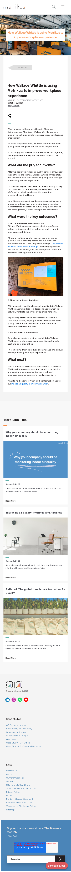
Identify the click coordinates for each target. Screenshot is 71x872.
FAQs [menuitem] (9, 774)
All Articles (22, 68)
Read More (11, 501)
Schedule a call (56, 865)
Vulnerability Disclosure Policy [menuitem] (21, 806)
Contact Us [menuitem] (11, 771)
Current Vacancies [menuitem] (15, 778)
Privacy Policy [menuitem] (13, 792)
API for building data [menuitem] (16, 725)
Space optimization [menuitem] (16, 732)
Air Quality (13, 100)
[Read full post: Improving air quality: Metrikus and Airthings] (35, 536)
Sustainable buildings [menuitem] (17, 735)
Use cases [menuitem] (11, 739)
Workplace (37, 100)
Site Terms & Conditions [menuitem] (18, 785)
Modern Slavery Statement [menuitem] (19, 799)
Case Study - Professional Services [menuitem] (23, 746)
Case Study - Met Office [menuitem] (18, 743)
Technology (25, 100)
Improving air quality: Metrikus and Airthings (34, 512)
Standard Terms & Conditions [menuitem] (21, 788)
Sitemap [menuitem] (10, 810)
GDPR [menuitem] (9, 795)
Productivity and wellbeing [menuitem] (19, 728)
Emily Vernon (13, 105)
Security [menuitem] (10, 781)
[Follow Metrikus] (8, 700)
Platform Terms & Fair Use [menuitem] (19, 802)
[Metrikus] (14, 7)
